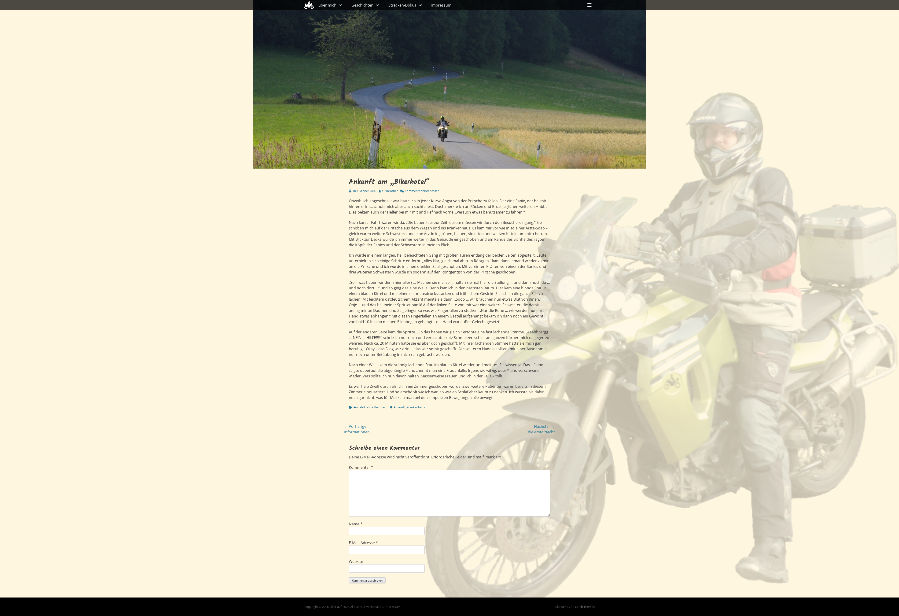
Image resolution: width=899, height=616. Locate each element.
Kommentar (361, 467)
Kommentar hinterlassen (422, 191)
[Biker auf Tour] (309, 5)
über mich (327, 5)
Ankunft (399, 407)
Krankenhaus (415, 407)
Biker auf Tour (339, 607)
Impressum (441, 5)
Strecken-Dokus (402, 5)
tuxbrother (390, 191)
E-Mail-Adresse (363, 542)
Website (356, 561)
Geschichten (362, 5)
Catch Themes (585, 607)
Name (355, 524)
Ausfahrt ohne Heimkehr (370, 407)
